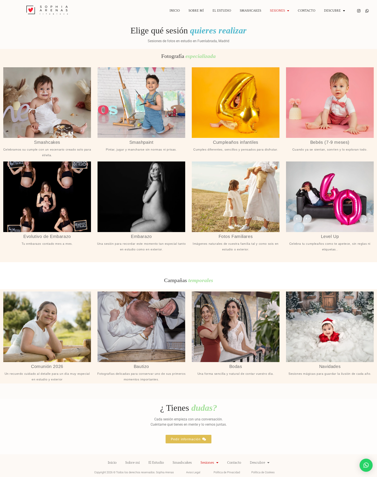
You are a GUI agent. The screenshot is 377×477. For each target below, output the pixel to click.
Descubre (332, 10)
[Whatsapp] (367, 10)
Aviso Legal (193, 472)
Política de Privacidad (227, 472)
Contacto (306, 10)
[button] (366, 465)
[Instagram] (358, 10)
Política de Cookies (263, 472)
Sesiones (277, 10)
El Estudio (221, 10)
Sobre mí (196, 10)
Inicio (175, 10)
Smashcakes (250, 10)
